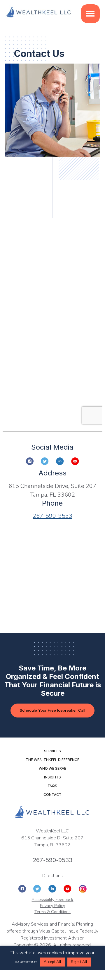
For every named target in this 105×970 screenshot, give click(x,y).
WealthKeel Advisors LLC (38, 12)
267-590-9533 (52, 516)
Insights (52, 777)
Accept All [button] (52, 961)
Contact (52, 794)
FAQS (52, 786)
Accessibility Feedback (52, 899)
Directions (52, 875)
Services (52, 751)
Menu (90, 13)
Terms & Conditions (52, 912)
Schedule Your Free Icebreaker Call (52, 710)
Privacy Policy (52, 905)
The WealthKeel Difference (52, 760)
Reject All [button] (79, 961)
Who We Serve (52, 768)
